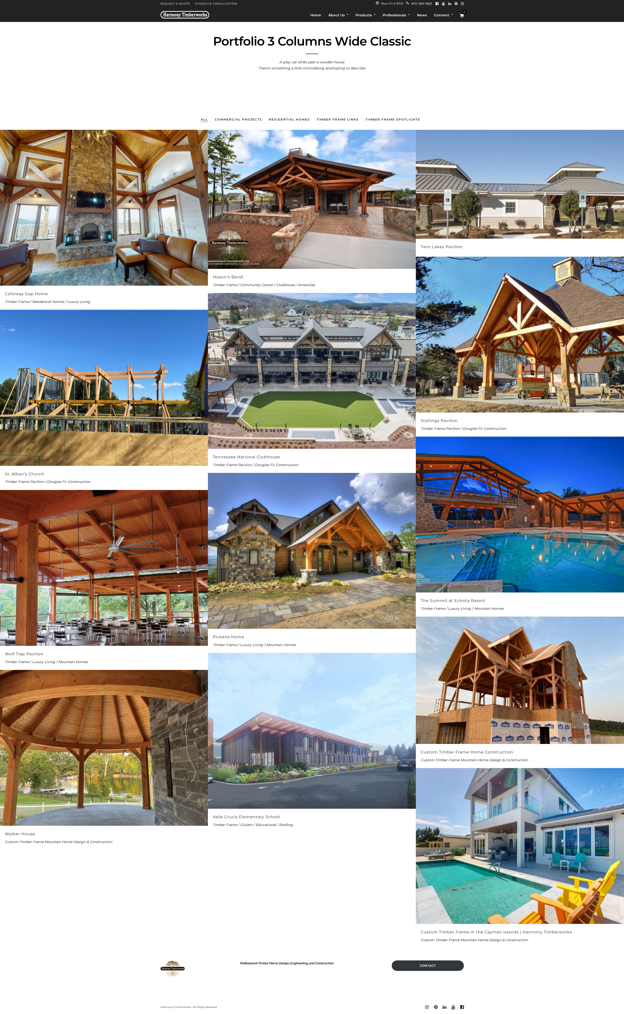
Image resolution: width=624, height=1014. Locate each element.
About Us (336, 15)
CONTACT (428, 965)
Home (315, 15)
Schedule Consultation (216, 3)
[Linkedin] (449, 3)
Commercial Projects (238, 119)
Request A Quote (175, 3)
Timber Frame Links (338, 119)
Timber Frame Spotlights (393, 119)
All (204, 119)
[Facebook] (437, 3)
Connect (441, 15)
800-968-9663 (421, 3)
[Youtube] (443, 3)
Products (364, 15)
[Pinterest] (456, 3)
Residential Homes (289, 119)
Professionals (394, 15)
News (422, 15)
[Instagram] (462, 3)
